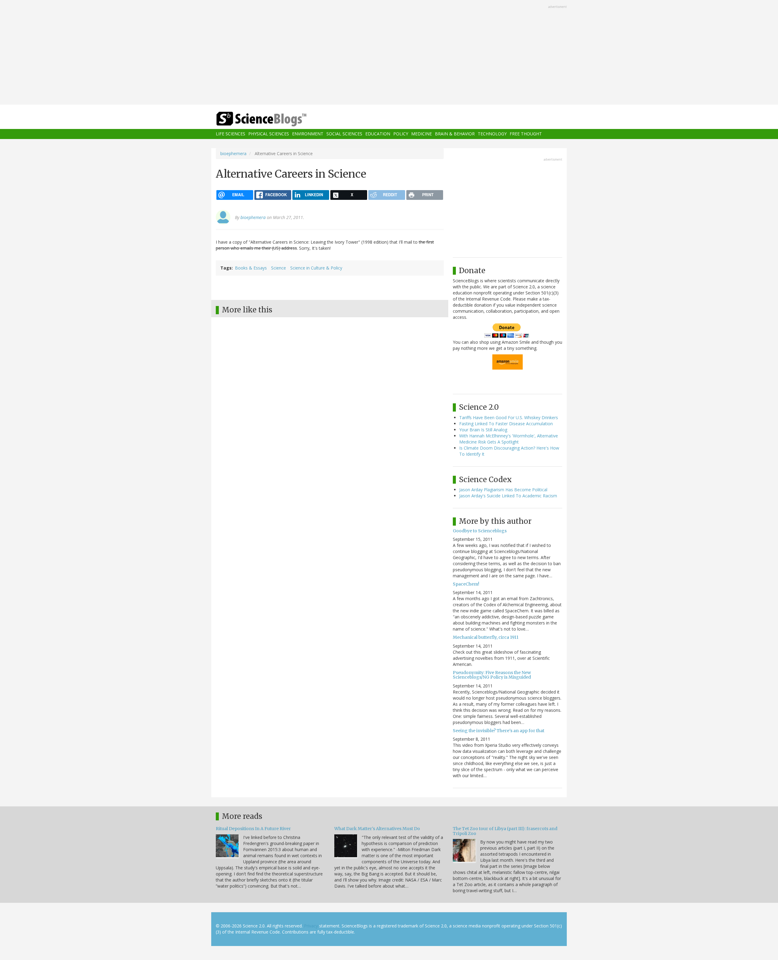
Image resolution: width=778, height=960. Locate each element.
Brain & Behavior (455, 134)
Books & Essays (251, 268)
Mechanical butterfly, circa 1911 (485, 637)
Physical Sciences (268, 134)
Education (377, 134)
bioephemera (233, 153)
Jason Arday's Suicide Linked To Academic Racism (508, 496)
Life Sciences (230, 134)
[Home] (273, 119)
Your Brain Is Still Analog (483, 430)
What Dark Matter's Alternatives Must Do (377, 828)
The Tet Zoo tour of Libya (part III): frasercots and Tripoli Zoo (505, 831)
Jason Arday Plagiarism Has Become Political (503, 489)
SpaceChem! (466, 584)
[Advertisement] (389, 53)
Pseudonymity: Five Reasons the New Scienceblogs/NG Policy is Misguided (492, 675)
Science (278, 268)
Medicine (421, 134)
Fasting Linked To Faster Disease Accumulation (506, 423)
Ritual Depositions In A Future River (253, 828)
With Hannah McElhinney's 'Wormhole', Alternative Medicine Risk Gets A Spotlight (508, 439)
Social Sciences (344, 134)
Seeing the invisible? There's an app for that (498, 730)
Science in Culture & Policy (316, 268)
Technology (492, 134)
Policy (400, 134)
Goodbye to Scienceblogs (480, 531)
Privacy (311, 926)
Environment (307, 134)
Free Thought (526, 134)
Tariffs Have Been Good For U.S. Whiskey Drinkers (508, 417)
